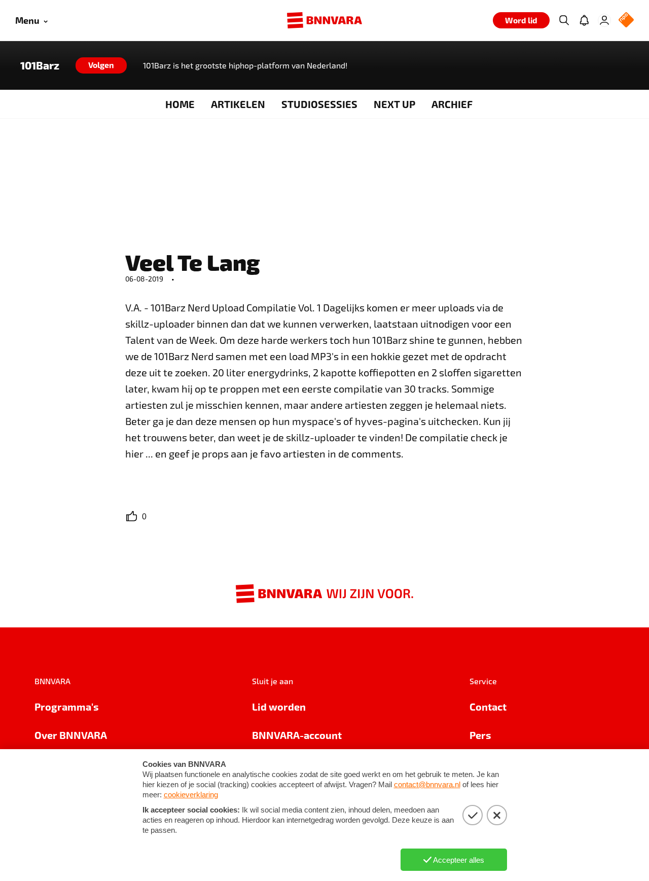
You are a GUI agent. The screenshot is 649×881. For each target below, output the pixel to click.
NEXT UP (394, 104)
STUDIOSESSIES (319, 104)
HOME (180, 104)
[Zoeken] (564, 20)
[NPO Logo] (626, 20)
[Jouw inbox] (584, 20)
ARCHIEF (452, 104)
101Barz (39, 65)
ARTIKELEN (238, 104)
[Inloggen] (604, 20)
